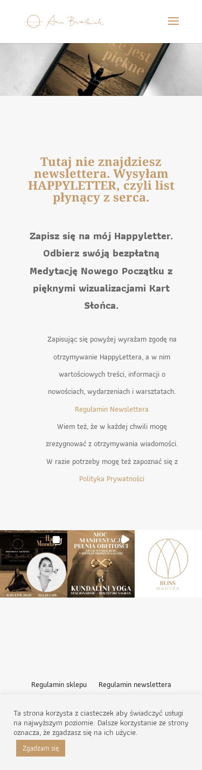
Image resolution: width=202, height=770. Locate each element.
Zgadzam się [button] (41, 748)
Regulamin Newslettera (112, 409)
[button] (33, 564)
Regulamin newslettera (135, 685)
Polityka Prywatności (111, 478)
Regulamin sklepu (59, 685)
